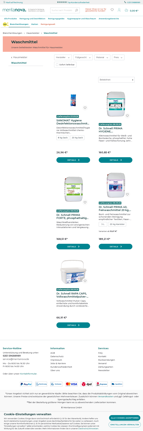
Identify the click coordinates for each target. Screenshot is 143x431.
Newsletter (104, 370)
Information (57, 348)
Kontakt (102, 356)
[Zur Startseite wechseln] (24, 10)
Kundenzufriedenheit (61, 367)
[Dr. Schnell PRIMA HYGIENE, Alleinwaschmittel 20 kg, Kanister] (115, 104)
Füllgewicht (81, 57)
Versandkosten (105, 396)
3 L (102, 224)
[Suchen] (76, 10)
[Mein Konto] (119, 10)
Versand (102, 363)
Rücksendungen (106, 360)
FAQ (100, 353)
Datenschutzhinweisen (88, 429)
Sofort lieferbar (67, 64)
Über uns (55, 370)
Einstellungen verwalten (124, 424)
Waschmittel (19, 63)
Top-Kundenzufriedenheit (78, 2)
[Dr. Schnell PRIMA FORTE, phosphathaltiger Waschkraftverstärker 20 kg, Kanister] (73, 189)
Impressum (56, 360)
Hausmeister (20, 57)
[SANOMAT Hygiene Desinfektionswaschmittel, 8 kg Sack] (73, 100)
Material (100, 57)
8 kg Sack (63, 137)
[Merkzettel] (112, 10)
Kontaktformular (28, 374)
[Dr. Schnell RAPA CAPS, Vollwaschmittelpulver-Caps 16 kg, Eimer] (73, 272)
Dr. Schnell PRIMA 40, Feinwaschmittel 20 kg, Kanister (114, 209)
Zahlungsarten (105, 367)
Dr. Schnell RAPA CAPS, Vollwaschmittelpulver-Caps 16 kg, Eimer (71, 295)
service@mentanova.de (16, 359)
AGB (52, 353)
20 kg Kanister (117, 224)
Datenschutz (57, 356)
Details (71, 160)
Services (103, 348)
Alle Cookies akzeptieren (125, 418)
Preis (116, 57)
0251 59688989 (133, 2)
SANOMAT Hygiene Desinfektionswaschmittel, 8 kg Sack (72, 122)
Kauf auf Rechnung (14, 2)
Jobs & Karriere (58, 363)
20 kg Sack (77, 137)
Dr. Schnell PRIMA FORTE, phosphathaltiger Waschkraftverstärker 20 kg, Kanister (72, 216)
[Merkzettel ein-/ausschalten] (85, 108)
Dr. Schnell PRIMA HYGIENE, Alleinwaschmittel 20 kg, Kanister (115, 130)
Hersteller (61, 57)
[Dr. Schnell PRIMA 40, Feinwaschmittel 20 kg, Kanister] (115, 185)
